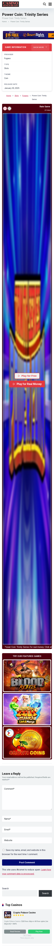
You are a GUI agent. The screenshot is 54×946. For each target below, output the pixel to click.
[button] (27, 379)
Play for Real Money (29, 384)
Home (4, 22)
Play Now (39, 932)
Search (5, 888)
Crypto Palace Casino (24, 912)
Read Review (15, 932)
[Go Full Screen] (9, 108)
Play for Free (29, 375)
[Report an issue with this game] (5, 108)
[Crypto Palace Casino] (7, 917)
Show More (38, 47)
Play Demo (27, 675)
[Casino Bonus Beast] (10, 4)
